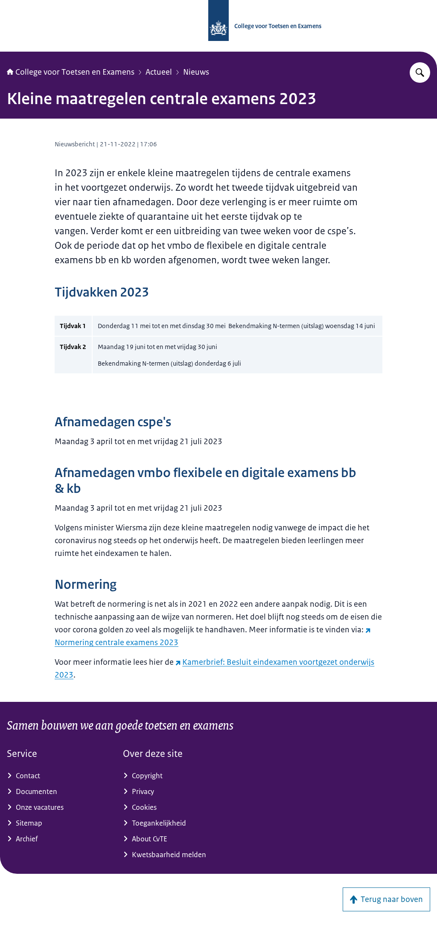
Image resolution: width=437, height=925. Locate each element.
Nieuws (196, 72)
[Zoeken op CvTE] (420, 72)
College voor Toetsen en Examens (74, 72)
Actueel (159, 72)
